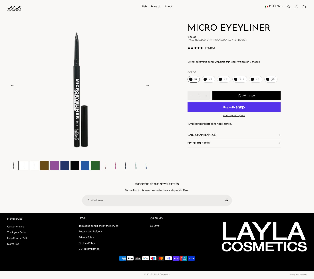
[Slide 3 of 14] (34, 165)
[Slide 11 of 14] (115, 165)
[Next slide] (149, 86)
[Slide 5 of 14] (54, 165)
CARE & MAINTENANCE (202, 134)
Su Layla (154, 225)
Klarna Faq (13, 243)
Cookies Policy (87, 243)
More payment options (234, 115)
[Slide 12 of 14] (125, 165)
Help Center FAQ (17, 238)
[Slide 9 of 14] (95, 165)
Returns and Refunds (90, 231)
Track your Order (16, 232)
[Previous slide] (11, 86)
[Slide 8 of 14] (85, 165)
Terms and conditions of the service (98, 225)
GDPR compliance (89, 248)
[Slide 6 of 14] (64, 165)
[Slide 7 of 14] (75, 165)
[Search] (289, 7)
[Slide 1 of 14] (13, 165)
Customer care (15, 226)
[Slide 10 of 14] (105, 165)
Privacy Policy (86, 237)
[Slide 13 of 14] (136, 165)
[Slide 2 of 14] (24, 165)
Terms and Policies (298, 274)
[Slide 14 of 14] (146, 165)
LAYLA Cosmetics (161, 274)
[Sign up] (226, 200)
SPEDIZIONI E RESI (199, 143)
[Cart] (304, 7)
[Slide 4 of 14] (44, 165)
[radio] (194, 79)
